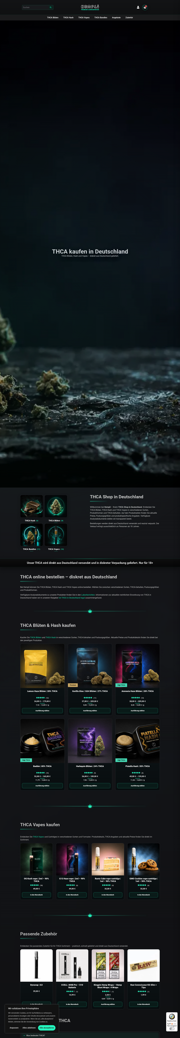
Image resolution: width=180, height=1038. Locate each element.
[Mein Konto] (138, 7)
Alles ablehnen (29, 1028)
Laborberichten (88, 595)
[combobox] (35, 7)
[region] (32, 1018)
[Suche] (51, 7)
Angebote (116, 17)
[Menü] (176, 1013)
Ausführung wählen (42, 711)
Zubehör (129, 17)
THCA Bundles (100, 17)
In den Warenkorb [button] (36, 895)
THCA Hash (68, 17)
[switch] (171, 1028)
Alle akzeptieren (47, 1028)
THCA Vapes (84, 17)
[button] (37, 7)
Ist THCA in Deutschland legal (72, 598)
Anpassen (14, 1028)
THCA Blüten (52, 17)
